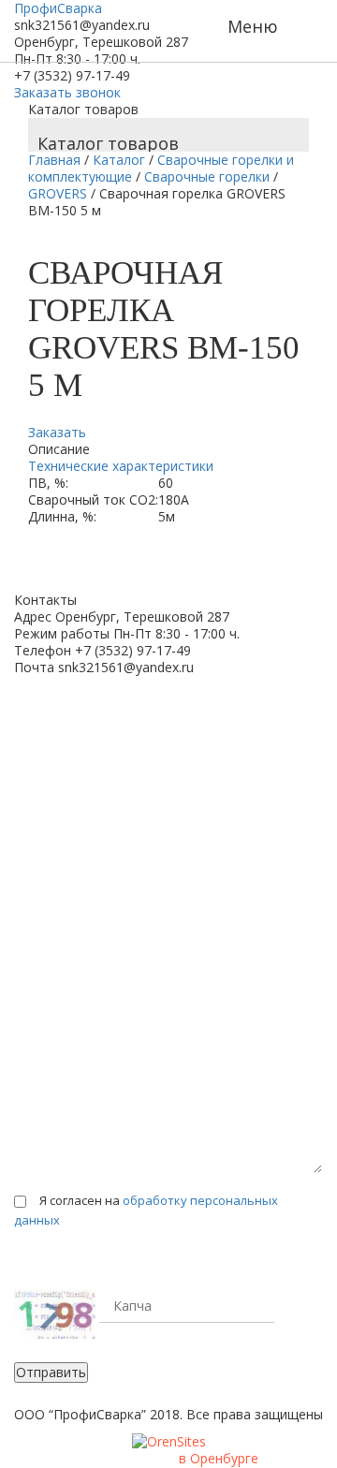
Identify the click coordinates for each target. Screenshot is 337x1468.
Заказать (57, 432)
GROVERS (57, 193)
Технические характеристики (120, 466)
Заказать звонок (67, 92)
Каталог (119, 160)
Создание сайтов (127, 1459)
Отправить (51, 1372)
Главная (54, 160)
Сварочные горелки (207, 176)
